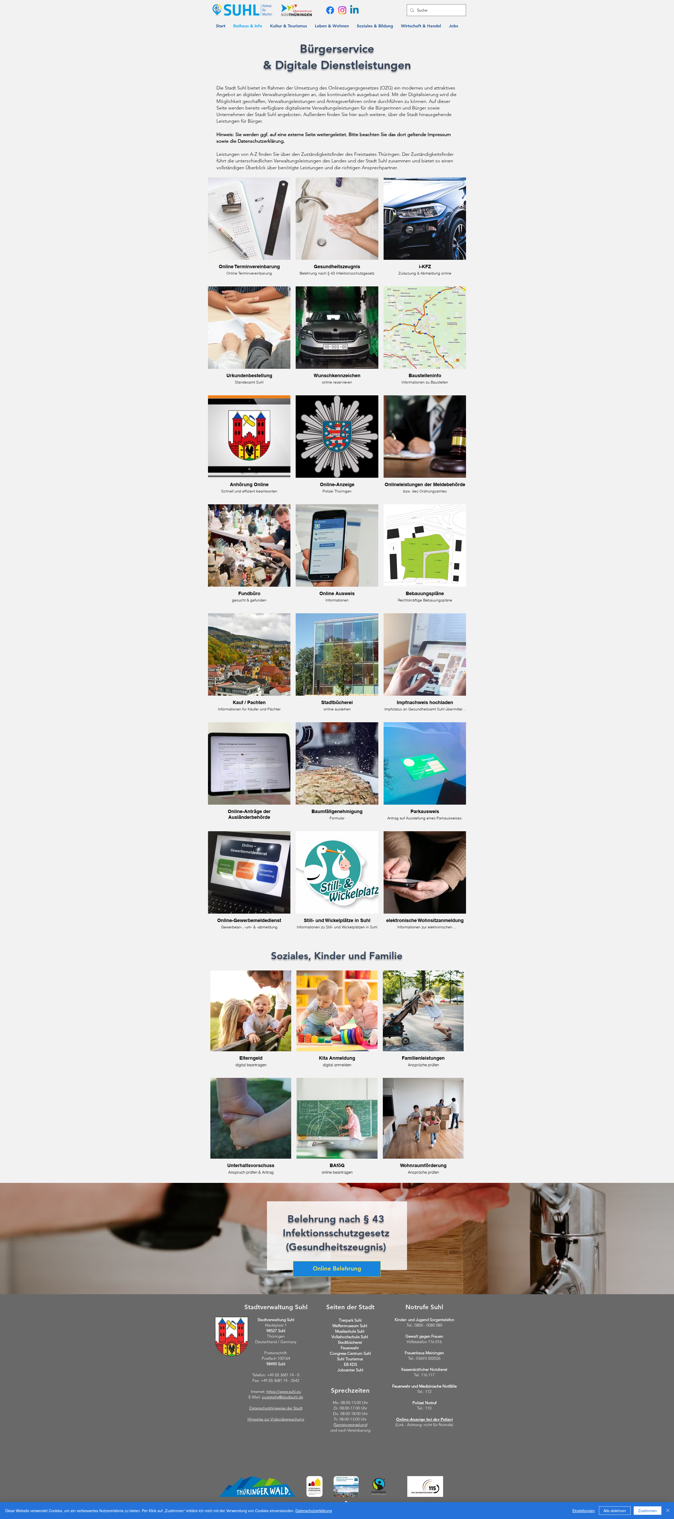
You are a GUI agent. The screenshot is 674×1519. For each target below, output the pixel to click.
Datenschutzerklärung (313, 1510)
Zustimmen (647, 1510)
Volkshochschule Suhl (349, 1336)
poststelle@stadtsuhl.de (282, 1397)
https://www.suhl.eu (283, 1391)
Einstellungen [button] (583, 1510)
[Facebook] (330, 10)
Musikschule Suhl (349, 1331)
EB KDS (350, 1364)
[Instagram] (342, 10)
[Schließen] (668, 1510)
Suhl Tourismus (350, 1358)
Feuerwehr (350, 1347)
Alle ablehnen (614, 1510)
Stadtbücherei (350, 1342)
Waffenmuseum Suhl (349, 1325)
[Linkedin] (354, 10)
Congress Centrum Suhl (350, 1353)
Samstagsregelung (350, 1424)
